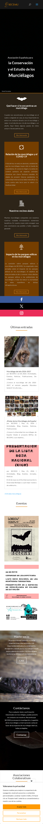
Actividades (32, 374)
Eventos (9, 376)
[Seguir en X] (21, 306)
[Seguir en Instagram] (21, 313)
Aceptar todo (21, 807)
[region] (21, 803)
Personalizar (21, 813)
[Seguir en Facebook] (21, 299)
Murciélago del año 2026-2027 (19, 371)
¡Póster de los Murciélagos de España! (21, 421)
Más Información (21, 135)
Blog (18, 426)
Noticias (17, 376)
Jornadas (33, 474)
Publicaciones (27, 376)
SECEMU (13, 374)
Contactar (21, 734)
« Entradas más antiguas (12, 494)
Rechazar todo (21, 819)
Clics (21, 660)
